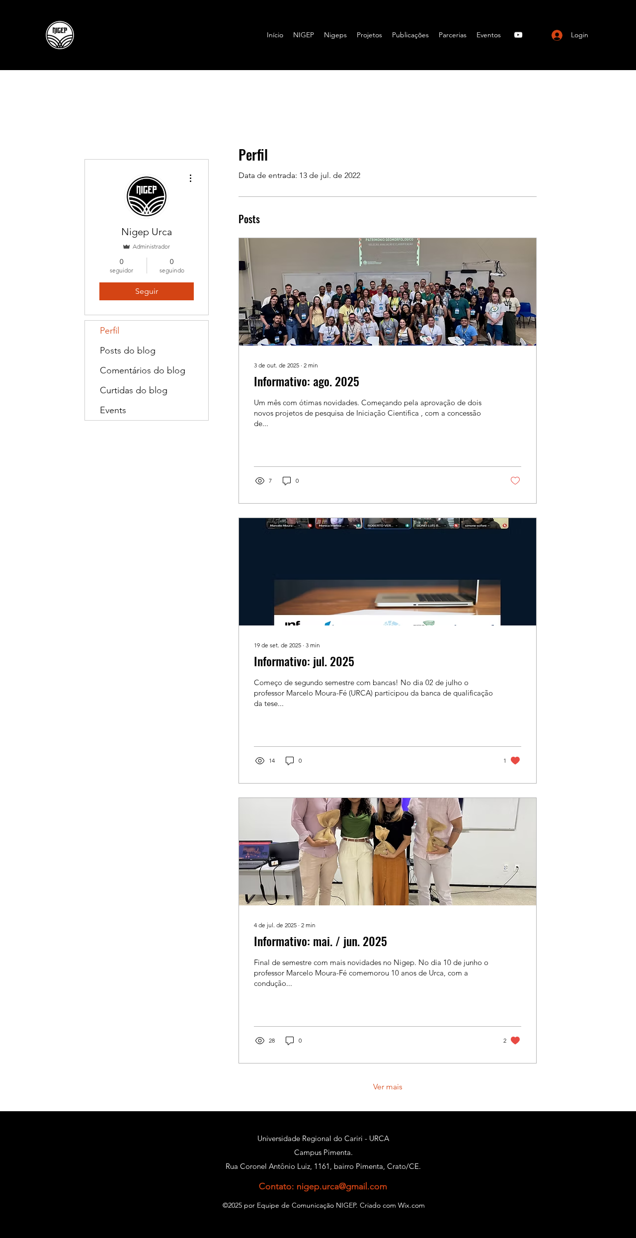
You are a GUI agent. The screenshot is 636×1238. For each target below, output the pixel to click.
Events (113, 410)
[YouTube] (518, 35)
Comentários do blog (142, 370)
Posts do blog (128, 350)
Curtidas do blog (133, 390)
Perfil (109, 330)
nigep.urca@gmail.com (342, 1186)
